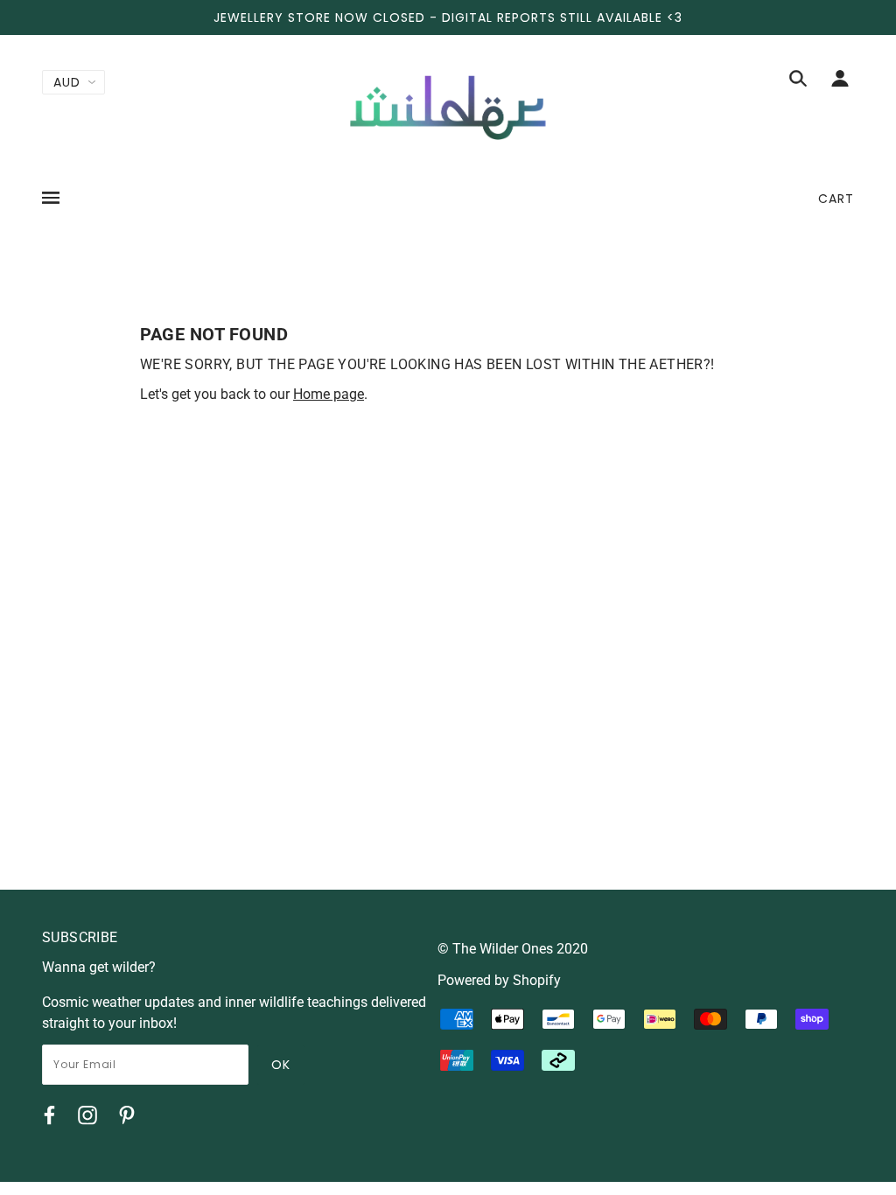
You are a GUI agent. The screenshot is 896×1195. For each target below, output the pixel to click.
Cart (836, 198)
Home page (328, 394)
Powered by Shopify (499, 980)
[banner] (448, 106)
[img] (798, 81)
